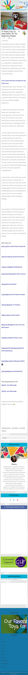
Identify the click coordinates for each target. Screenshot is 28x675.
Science (3, 654)
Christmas (3, 641)
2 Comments (4, 40)
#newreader (22, 428)
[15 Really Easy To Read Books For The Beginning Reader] (14, 20)
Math (2, 648)
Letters (3, 645)
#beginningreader (6, 428)
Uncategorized (5, 663)
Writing (3, 666)
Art (2, 638)
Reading (10, 38)
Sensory (3, 657)
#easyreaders (15, 428)
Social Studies (4, 660)
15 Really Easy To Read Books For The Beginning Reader (9, 33)
